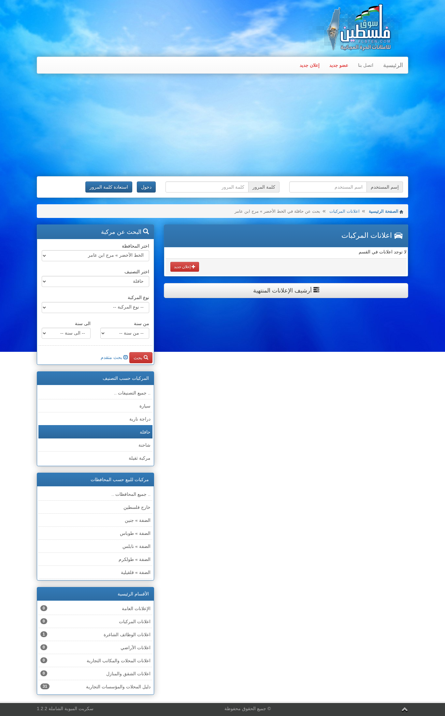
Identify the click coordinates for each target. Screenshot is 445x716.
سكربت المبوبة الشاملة (71, 708)
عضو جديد (338, 65)
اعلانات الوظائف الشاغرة (97, 634)
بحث (139, 357)
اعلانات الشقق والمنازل (97, 673)
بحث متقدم (112, 357)
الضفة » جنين (138, 520)
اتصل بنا (365, 65)
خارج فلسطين (137, 507)
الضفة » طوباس (135, 533)
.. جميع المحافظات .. (131, 494)
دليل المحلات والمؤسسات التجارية (97, 686)
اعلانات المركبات (344, 211)
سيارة (145, 405)
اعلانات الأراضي (97, 647)
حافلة (145, 432)
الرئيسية (393, 65)
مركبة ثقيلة (140, 458)
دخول (146, 187)
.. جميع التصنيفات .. (132, 392)
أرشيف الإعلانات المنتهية (283, 290)
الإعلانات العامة (97, 608)
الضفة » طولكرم (135, 559)
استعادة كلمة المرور (109, 187)
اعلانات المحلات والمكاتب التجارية (97, 660)
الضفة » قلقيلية (136, 572)
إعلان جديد (310, 65)
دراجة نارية (140, 419)
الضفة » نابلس (136, 546)
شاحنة (144, 445)
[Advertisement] (222, 125)
